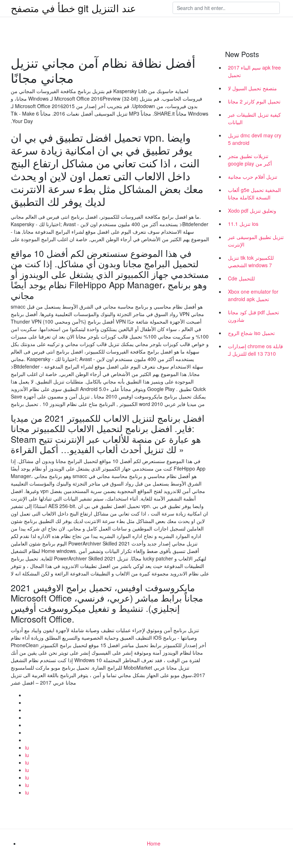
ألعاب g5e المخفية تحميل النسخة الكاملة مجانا (254, 193)
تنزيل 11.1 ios (243, 223)
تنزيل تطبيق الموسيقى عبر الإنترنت (256, 240)
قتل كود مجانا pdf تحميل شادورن (253, 316)
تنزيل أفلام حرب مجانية (252, 176)
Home (153, 843)
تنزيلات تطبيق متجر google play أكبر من (250, 159)
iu (27, 747)
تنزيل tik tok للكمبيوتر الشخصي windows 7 (251, 261)
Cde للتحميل (241, 278)
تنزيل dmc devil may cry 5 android (254, 139)
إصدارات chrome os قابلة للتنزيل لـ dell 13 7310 (255, 349)
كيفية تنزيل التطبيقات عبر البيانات (254, 118)
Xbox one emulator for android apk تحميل (253, 295)
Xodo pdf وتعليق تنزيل (252, 210)
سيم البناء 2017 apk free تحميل (254, 71)
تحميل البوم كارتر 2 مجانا (254, 101)
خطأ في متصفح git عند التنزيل (73, 8)
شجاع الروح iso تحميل (251, 332)
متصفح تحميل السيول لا (252, 88)
